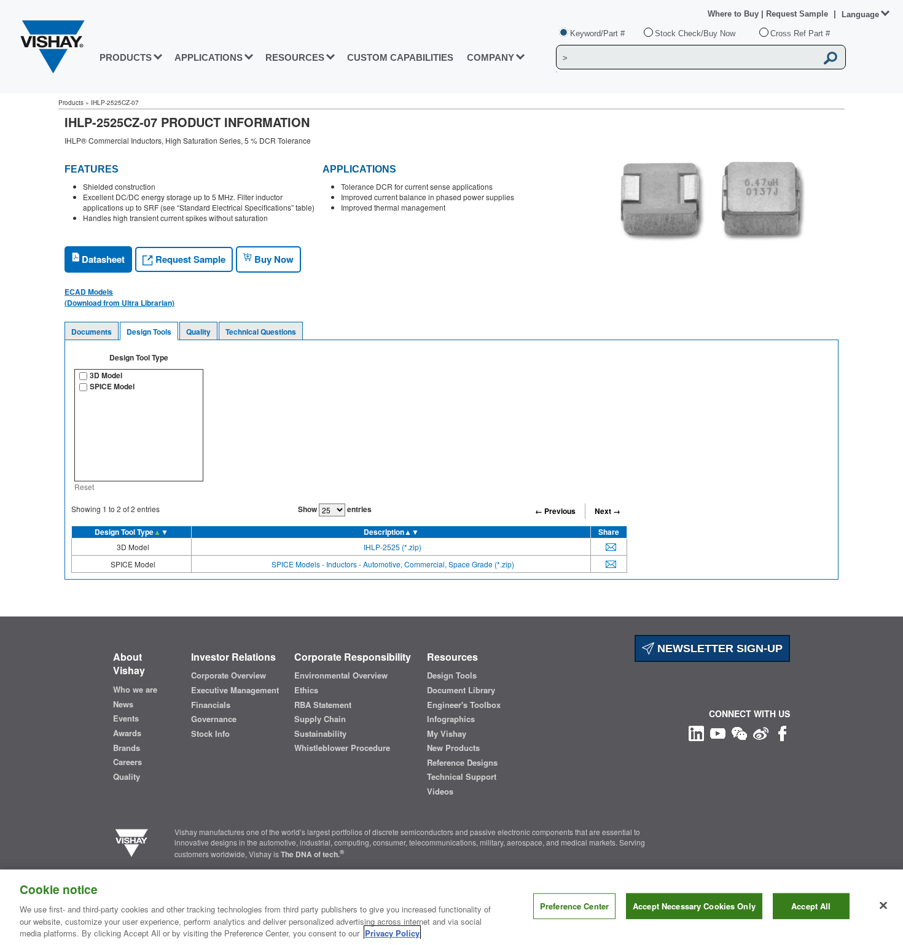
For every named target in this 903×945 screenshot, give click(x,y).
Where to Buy (734, 13)
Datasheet (102, 259)
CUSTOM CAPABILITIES (400, 57)
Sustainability (320, 733)
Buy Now (273, 259)
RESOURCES (294, 57)
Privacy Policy (392, 932)
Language (860, 14)
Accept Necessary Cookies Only (694, 906)
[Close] (883, 905)
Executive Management (235, 690)
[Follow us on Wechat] (739, 732)
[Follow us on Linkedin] (696, 732)
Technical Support (461, 776)
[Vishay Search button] (830, 57)
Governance (214, 719)
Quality (198, 331)
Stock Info (210, 733)
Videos (440, 791)
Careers (127, 762)
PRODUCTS (126, 57)
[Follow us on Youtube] (717, 732)
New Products (453, 747)
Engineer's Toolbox (464, 704)
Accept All (811, 906)
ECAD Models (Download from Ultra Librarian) (119, 297)
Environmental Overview (341, 675)
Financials (210, 704)
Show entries (335, 509)
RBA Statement (322, 704)
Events (126, 718)
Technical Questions (260, 331)
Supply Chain (320, 719)
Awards (127, 733)
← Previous (555, 510)
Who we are (135, 689)
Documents (91, 331)
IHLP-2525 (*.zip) (392, 547)
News (123, 704)
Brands (126, 747)
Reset (84, 486)
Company (490, 57)
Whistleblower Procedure (342, 747)
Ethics (306, 690)
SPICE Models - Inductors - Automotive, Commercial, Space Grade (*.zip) (393, 564)
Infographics (451, 719)
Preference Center (574, 906)
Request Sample (189, 259)
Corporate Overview (228, 675)
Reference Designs (462, 762)
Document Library (461, 690)
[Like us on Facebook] (782, 732)
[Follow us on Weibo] (760, 732)
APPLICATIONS (208, 57)
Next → (607, 510)
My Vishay (446, 733)
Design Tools (149, 331)
